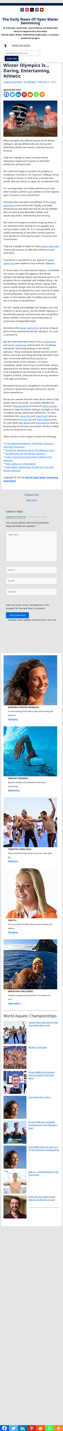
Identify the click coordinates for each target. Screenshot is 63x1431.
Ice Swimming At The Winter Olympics (25, 453)
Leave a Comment (12, 81)
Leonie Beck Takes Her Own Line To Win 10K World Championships (43, 1148)
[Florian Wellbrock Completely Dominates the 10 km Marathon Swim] (15, 1132)
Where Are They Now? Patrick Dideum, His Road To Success (41, 1198)
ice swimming (48, 341)
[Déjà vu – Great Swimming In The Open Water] (15, 1182)
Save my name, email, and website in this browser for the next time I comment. (27, 606)
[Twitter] (12, 96)
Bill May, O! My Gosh (37, 1047)
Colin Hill (27, 419)
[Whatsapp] (36, 96)
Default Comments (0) (16, 516)
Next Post (31, 500)
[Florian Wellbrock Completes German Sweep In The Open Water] (15, 1082)
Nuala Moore (42, 422)
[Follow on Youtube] (42, 10)
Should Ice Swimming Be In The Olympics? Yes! (29, 450)
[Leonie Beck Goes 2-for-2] (15, 1107)
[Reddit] (30, 96)
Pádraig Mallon (21, 406)
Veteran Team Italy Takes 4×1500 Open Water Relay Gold (43, 1024)
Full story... (13, 719)
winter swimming (29, 327)
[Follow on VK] (37, 10)
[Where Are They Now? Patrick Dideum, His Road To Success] (15, 1206)
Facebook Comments (36, 516)
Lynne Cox (25, 416)
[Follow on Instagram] (27, 10)
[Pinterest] (24, 96)
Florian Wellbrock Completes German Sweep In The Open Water (41, 1075)
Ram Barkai (24, 422)
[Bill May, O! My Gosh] (15, 1057)
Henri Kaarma (44, 419)
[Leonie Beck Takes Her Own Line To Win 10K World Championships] (15, 1157)
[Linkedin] (18, 96)
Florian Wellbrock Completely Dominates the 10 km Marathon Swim (42, 1125)
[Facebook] (6, 96)
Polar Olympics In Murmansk (20, 463)
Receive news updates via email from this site (32, 619)
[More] (42, 96)
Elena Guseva (50, 406)
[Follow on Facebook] (22, 10)
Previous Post (31, 494)
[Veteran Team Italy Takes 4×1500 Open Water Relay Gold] (15, 1032)
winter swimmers (50, 246)
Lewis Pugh (42, 416)
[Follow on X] (32, 10)
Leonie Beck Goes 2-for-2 (39, 1097)
